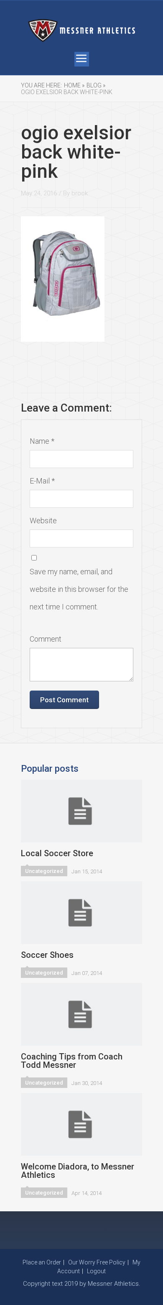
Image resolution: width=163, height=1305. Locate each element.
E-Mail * (42, 480)
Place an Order (42, 1262)
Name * (42, 441)
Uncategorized (44, 871)
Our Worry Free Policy (96, 1262)
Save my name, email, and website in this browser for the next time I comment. (79, 589)
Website (43, 520)
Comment (45, 639)
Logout (96, 1271)
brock (79, 193)
